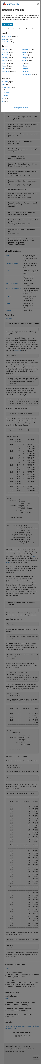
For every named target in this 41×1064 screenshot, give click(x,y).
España (4, 57)
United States (6, 42)
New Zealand (6, 87)
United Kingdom (26, 74)
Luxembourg (6, 71)
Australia (5, 82)
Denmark (5, 52)
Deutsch (25, 66)
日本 (3, 98)
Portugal (24, 57)
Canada (4, 39)
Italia (3, 69)
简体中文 (7, 93)
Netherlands (25, 49)
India (3, 84)
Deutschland (6, 55)
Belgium (4, 49)
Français (26, 71)
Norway (24, 52)
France (4, 63)
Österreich (25, 55)
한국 (3, 101)
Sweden (24, 60)
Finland (4, 60)
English (25, 69)
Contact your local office (20, 108)
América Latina (7, 36)
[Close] (38, 4)
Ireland (4, 66)
